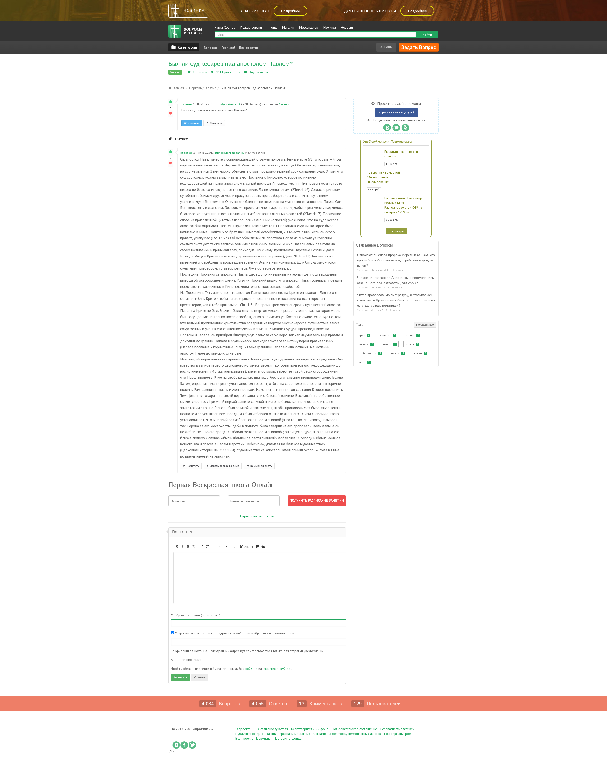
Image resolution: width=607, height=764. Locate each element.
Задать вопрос (418, 47)
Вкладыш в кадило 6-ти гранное (401, 153)
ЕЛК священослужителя (271, 729)
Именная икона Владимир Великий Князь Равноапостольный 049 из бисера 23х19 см (403, 205)
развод (366, 344)
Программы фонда (288, 738)
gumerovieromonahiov (229, 152)
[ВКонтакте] (386, 126)
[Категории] (183, 47)
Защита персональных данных (288, 734)
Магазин (288, 27)
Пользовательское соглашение (354, 729)
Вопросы (210, 47)
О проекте (243, 729)
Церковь (195, 88)
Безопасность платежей (397, 729)
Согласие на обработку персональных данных (347, 734)
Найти (427, 34)
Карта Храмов (225, 27)
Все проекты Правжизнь (252, 738)
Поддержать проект (399, 734)
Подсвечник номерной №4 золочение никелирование (383, 177)
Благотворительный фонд (310, 729)
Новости (347, 27)
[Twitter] (396, 126)
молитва (387, 335)
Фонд (273, 27)
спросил (186, 104)
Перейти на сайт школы (257, 516)
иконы (397, 353)
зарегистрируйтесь (277, 668)
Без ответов (248, 47)
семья (412, 344)
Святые (275, 72)
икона (389, 344)
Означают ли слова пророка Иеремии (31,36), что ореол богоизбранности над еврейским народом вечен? (396, 260)
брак (364, 335)
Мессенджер (308, 27)
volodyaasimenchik (227, 104)
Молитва (329, 27)
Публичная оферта (249, 734)
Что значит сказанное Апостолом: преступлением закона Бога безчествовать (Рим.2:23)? (396, 280)
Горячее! (228, 47)
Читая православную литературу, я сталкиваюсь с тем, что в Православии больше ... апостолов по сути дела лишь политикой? (396, 300)
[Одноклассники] (405, 126)
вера (364, 362)
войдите (251, 668)
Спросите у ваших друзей (396, 112)
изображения (370, 353)
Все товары (396, 231)
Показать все (425, 324)
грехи (420, 353)
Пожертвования (251, 27)
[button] (176, 546)
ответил (186, 152)
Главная (178, 88)
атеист (412, 335)
